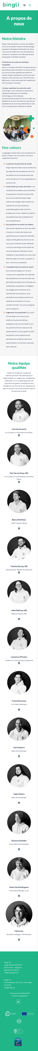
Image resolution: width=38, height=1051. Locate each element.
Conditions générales (20, 996)
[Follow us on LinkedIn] (18, 1001)
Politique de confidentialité (20, 993)
